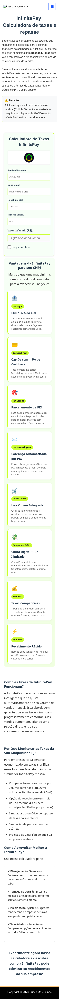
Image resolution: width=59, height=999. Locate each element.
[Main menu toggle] (52, 6)
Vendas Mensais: (17, 170)
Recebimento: (15, 200)
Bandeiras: (14, 185)
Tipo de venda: (16, 214)
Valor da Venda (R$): (20, 230)
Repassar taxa (21, 247)
